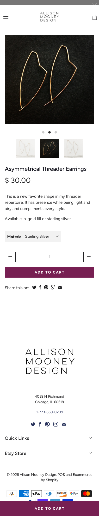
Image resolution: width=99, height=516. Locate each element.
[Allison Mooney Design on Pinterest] (47, 424)
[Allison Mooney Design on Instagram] (55, 424)
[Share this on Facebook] (40, 287)
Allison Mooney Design (38, 474)
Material (14, 236)
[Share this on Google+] (53, 287)
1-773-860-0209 (49, 412)
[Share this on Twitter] (34, 287)
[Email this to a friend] (59, 287)
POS (61, 474)
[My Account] (4, 16)
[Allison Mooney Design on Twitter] (33, 424)
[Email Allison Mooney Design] (64, 424)
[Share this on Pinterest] (46, 287)
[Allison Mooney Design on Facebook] (40, 424)
